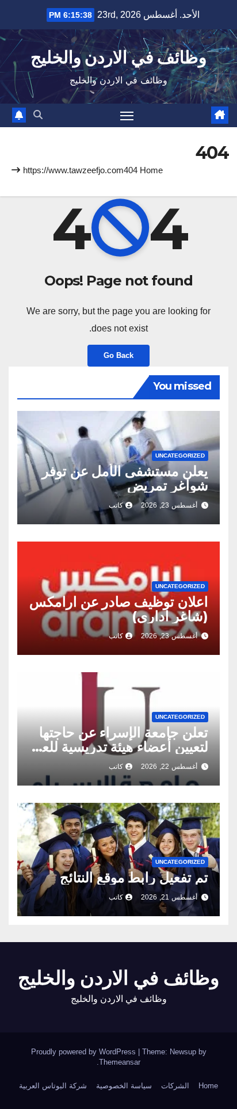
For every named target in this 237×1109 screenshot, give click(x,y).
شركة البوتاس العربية (53, 1085)
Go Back (118, 355)
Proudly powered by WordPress (84, 1051)
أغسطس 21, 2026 (169, 897)
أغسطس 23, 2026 (169, 505)
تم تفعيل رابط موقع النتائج (134, 877)
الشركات (175, 1085)
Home (151, 170)
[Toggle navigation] (127, 116)
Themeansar (119, 1062)
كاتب (116, 505)
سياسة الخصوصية (124, 1085)
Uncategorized (180, 455)
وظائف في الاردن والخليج (118, 57)
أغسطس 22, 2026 (169, 767)
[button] (38, 115)
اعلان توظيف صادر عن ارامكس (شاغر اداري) (118, 608)
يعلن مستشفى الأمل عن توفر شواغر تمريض (125, 478)
